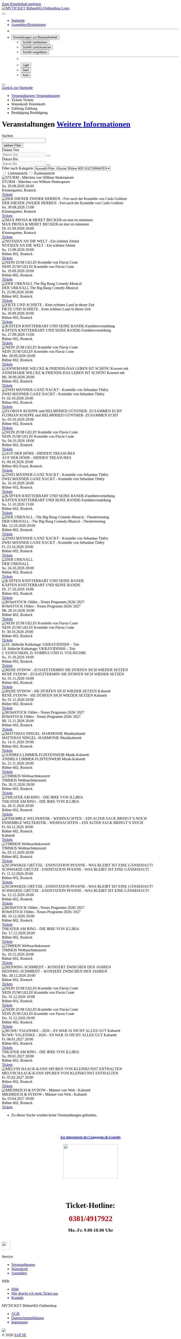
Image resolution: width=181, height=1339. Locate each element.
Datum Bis (10, 159)
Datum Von (10, 150)
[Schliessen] (4, 84)
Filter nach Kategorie (17, 168)
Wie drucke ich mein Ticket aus (34, 1293)
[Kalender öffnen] (48, 155)
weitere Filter (12, 145)
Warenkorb (19, 1269)
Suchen (7, 136)
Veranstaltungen (23, 1265)
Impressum (19, 1322)
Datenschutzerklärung (27, 1318)
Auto (26, 75)
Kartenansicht (44, 173)
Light (26, 65)
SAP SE (20, 1335)
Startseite (18, 20)
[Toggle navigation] (4, 13)
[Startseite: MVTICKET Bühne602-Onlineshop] (35, 8)
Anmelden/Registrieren (28, 25)
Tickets (7, 194)
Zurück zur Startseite (17, 88)
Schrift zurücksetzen (37, 47)
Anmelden (19, 1273)
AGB (15, 1314)
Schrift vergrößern (35, 52)
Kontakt (17, 1298)
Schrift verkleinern (35, 42)
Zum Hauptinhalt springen (21, 4)
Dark (26, 70)
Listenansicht (17, 173)
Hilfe (15, 1289)
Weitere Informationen (93, 124)
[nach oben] (6, 1249)
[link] (20, 104)
